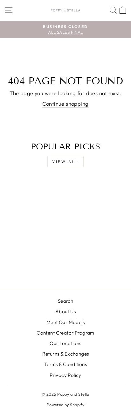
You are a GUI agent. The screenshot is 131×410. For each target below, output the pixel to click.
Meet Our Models (65, 322)
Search (65, 301)
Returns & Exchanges (65, 354)
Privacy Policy (65, 375)
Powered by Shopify (65, 404)
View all (65, 161)
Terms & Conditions (65, 364)
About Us (65, 311)
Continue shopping (65, 103)
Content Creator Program (65, 333)
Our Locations (65, 343)
